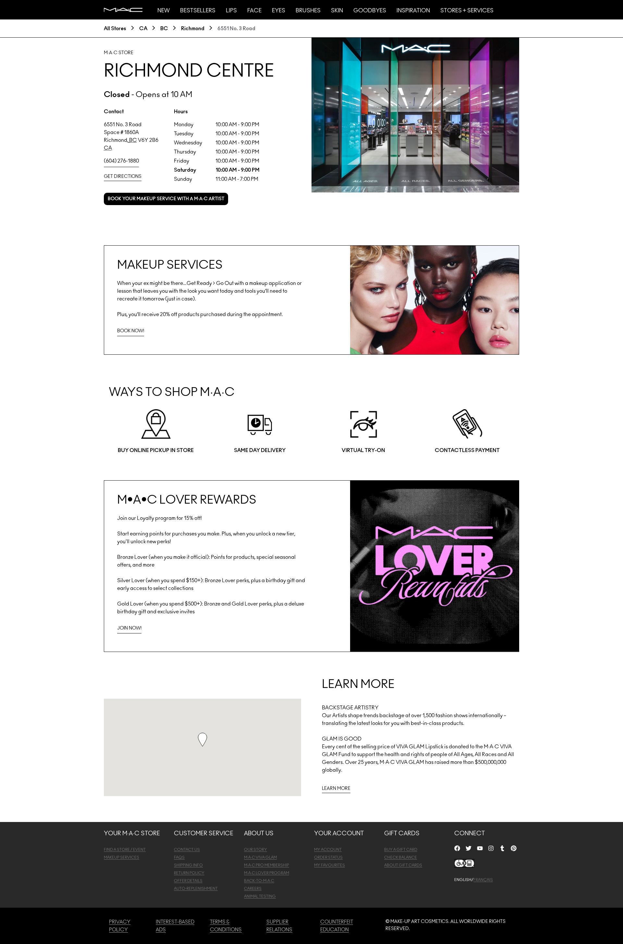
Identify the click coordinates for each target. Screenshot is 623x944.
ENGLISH (462, 880)
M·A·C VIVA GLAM (260, 857)
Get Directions (122, 176)
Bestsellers (197, 10)
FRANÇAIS (483, 880)
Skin (337, 10)
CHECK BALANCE (400, 857)
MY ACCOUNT (328, 850)
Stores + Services (467, 10)
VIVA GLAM (410, 746)
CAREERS (253, 888)
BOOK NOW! (130, 331)
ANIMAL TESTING (260, 896)
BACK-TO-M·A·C (259, 881)
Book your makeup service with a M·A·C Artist (166, 199)
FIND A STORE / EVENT (125, 850)
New (163, 10)
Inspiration (413, 10)
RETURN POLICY (189, 873)
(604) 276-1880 (121, 161)
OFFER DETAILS (188, 881)
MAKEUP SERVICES (121, 857)
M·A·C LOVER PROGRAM (266, 873)
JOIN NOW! (129, 628)
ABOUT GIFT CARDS (403, 865)
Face (254, 10)
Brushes (308, 10)
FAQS (179, 857)
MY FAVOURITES (329, 865)
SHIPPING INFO (188, 865)
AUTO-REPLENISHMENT (196, 888)
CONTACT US (187, 850)
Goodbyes (369, 10)
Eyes (278, 10)
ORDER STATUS (328, 857)
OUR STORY (255, 850)
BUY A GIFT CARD (400, 850)
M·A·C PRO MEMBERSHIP (266, 865)
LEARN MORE (336, 788)
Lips (231, 10)
